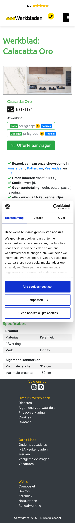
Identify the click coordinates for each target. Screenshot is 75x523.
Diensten (25, 403)
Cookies (25, 417)
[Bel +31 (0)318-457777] (51, 16)
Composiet (27, 486)
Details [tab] (38, 217)
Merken (24, 454)
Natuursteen (28, 501)
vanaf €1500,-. (35, 178)
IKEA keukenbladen (33, 449)
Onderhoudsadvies (33, 444)
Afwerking (15, 118)
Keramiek (25, 496)
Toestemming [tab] (14, 217)
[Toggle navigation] (66, 17)
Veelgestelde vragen (34, 459)
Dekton (24, 491)
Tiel (10, 173)
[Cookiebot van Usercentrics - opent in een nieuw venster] (53, 206)
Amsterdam (16, 168)
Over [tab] (61, 217)
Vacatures (26, 464)
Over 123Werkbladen (34, 398)
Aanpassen (35, 299)
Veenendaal (53, 168)
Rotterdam (35, 168)
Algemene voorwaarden (37, 408)
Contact (25, 422)
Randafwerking (30, 506)
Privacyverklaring (32, 412)
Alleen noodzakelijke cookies (37, 313)
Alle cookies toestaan (37, 286)
